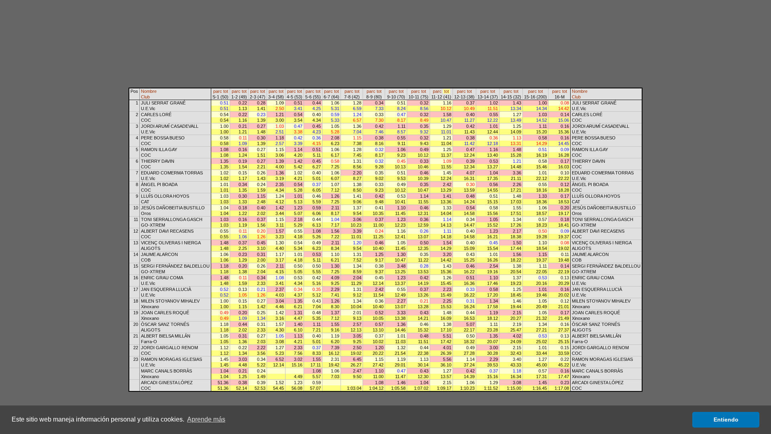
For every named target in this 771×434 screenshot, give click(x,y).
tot (225, 91)
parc (217, 91)
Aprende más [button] (206, 419)
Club (145, 96)
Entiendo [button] (726, 419)
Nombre (149, 91)
